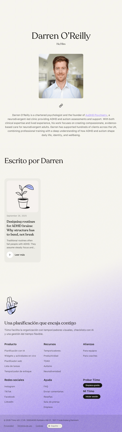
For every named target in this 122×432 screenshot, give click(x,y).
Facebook (9, 396)
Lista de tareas (12, 366)
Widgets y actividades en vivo (20, 355)
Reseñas (48, 396)
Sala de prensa (51, 402)
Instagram (9, 386)
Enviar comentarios (53, 391)
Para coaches (90, 355)
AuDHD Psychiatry (96, 115)
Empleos (48, 407)
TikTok (7, 391)
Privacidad (9, 426)
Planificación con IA (14, 350)
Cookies (39, 426)
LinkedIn (8, 402)
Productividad (51, 355)
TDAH (47, 361)
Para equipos (90, 350)
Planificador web (13, 361)
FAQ (46, 386)
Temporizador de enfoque (17, 371)
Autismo (48, 366)
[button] (54, 426)
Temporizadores (52, 350)
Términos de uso (24, 426)
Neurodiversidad (52, 371)
